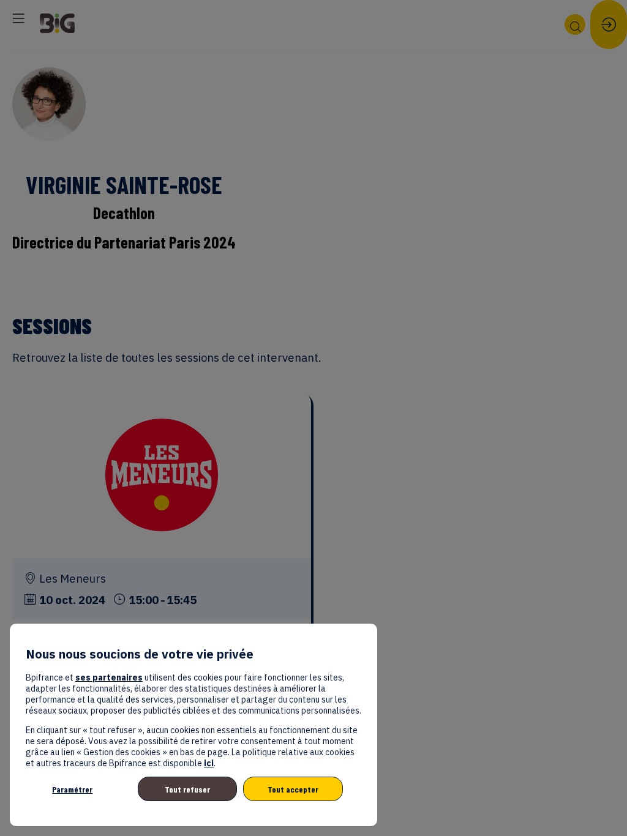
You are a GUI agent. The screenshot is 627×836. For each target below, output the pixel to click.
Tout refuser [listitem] (187, 789)
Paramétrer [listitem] (72, 789)
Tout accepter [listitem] (293, 789)
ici (209, 763)
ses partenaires (109, 677)
